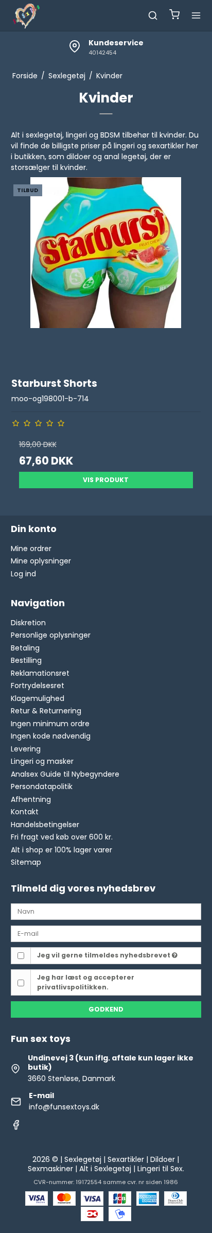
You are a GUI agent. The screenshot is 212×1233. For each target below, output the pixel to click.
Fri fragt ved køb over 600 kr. (62, 837)
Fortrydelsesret (37, 685)
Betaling (25, 648)
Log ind (23, 574)
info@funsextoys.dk (64, 1107)
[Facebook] (16, 1127)
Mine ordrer (31, 548)
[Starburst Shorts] (106, 272)
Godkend (106, 1009)
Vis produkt (106, 479)
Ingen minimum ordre (50, 723)
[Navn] (106, 911)
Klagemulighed (37, 698)
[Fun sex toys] (26, 15)
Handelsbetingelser (45, 824)
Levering (26, 749)
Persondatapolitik (42, 786)
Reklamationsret (40, 673)
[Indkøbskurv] (174, 15)
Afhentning (31, 799)
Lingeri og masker (42, 761)
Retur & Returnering (46, 711)
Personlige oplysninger (51, 635)
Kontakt (25, 812)
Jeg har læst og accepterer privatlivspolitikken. (85, 982)
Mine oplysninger (41, 561)
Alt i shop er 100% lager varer (61, 850)
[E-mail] (106, 933)
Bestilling (26, 660)
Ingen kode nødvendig (51, 736)
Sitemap (26, 862)
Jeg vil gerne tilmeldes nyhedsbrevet (104, 955)
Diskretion (28, 623)
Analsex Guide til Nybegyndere (65, 774)
